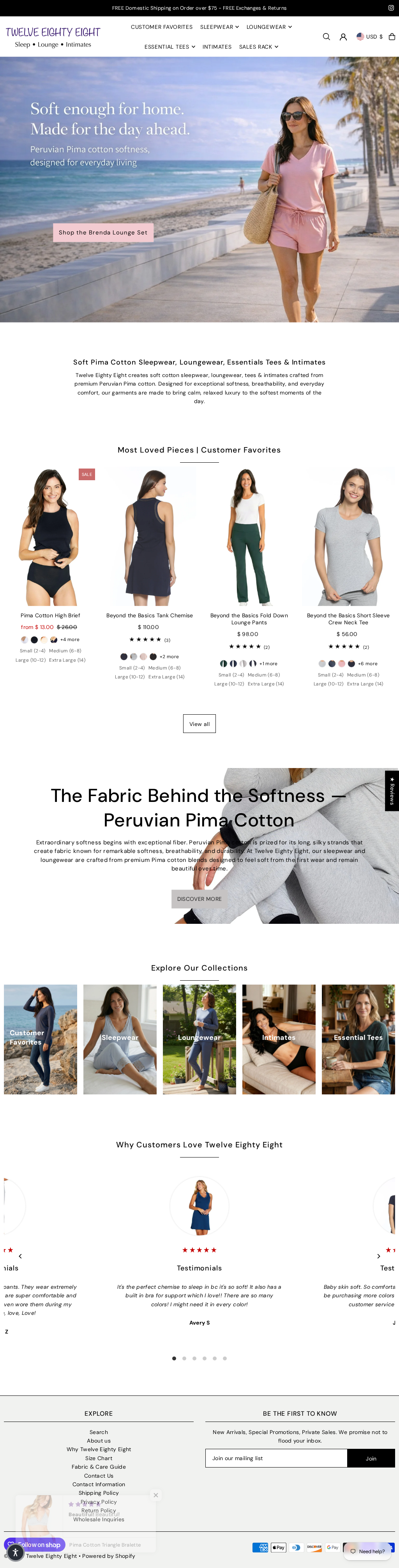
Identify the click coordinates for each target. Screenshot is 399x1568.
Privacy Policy (99, 1501)
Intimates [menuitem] (217, 46)
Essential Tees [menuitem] (167, 46)
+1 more (268, 664)
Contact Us (99, 1475)
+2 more (169, 657)
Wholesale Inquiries (99, 1519)
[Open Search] (326, 36)
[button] (15, 1552)
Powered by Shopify (108, 1555)
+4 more (69, 639)
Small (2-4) (33, 651)
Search (99, 1432)
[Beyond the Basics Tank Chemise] (149, 536)
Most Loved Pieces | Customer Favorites (199, 450)
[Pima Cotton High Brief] (50, 536)
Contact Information (98, 1484)
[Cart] (392, 36)
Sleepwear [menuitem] (216, 26)
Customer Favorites (27, 1037)
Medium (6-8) (65, 651)
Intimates (279, 1037)
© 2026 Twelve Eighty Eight (40, 1555)
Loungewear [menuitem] (266, 26)
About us (99, 1440)
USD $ (374, 36)
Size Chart (98, 1458)
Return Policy (98, 1510)
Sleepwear (120, 1037)
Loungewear (199, 1037)
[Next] (378, 1256)
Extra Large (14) (67, 660)
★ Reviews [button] (392, 791)
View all (199, 724)
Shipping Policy (99, 1492)
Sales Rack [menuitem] (255, 46)
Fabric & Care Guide (99, 1466)
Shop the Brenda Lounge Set (103, 233)
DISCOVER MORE (199, 898)
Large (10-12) (31, 660)
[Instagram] (391, 8)
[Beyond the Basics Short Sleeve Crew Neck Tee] (348, 536)
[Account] (343, 37)
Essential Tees (358, 1037)
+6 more (368, 664)
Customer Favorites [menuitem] (162, 26)
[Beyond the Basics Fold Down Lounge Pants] (249, 536)
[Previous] (20, 1256)
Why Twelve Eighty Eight (99, 1449)
